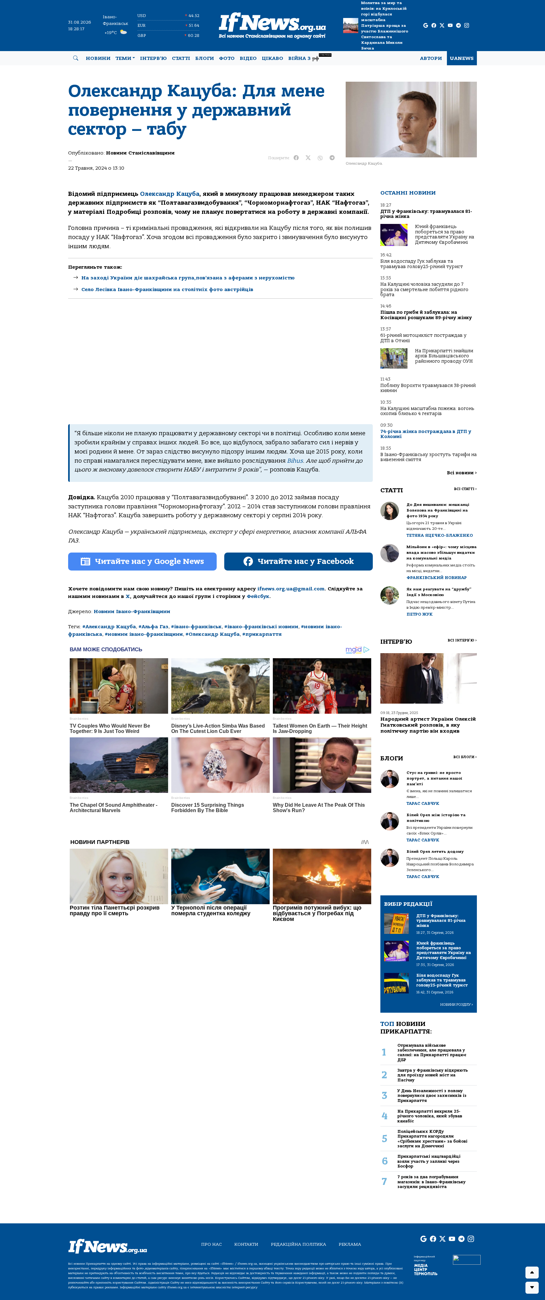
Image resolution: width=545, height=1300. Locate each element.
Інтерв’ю (153, 58)
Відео (248, 58)
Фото (227, 58)
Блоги (204, 58)
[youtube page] (450, 25)
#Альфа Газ (153, 627)
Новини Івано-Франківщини (132, 611)
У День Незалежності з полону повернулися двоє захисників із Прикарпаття (431, 1095)
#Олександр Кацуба (212, 634)
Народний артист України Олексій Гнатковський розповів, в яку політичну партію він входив (428, 725)
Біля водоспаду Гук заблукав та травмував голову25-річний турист (421, 264)
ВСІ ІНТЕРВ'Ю (462, 640)
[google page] (425, 25)
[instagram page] (466, 25)
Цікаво (272, 58)
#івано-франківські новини (261, 627)
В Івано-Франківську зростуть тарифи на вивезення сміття (428, 457)
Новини (98, 58)
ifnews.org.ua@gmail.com (291, 589)
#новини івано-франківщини (144, 634)
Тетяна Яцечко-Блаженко (440, 535)
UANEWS (462, 58)
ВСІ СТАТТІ (465, 489)
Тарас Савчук (423, 803)
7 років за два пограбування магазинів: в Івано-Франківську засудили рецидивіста (431, 1181)
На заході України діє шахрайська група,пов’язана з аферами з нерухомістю (188, 278)
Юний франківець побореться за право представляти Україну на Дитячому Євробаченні (444, 234)
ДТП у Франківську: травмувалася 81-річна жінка (426, 214)
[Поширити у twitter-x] (308, 158)
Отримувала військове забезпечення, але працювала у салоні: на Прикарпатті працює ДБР (431, 1052)
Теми (123, 58)
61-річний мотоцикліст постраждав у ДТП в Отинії (423, 338)
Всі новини (462, 473)
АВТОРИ (431, 58)
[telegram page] (458, 25)
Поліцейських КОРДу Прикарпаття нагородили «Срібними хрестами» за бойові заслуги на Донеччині (432, 1138)
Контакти (246, 1244)
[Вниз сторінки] (532, 1288)
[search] (75, 58)
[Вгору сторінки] (532, 1273)
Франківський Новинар (437, 577)
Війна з (309, 57)
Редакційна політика (298, 1244)
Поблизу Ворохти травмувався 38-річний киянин (428, 388)
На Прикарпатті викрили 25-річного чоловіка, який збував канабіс (429, 1116)
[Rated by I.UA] (467, 1259)
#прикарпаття (262, 634)
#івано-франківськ (196, 627)
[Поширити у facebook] (296, 158)
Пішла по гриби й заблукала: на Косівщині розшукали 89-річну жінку (426, 315)
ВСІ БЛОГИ (465, 757)
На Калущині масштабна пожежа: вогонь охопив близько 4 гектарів (427, 411)
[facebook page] (433, 25)
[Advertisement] (220, 361)
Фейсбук (258, 596)
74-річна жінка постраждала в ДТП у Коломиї (425, 434)
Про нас (211, 1244)
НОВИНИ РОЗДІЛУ (456, 1005)
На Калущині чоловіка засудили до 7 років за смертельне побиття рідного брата (424, 289)
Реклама (350, 1244)
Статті (181, 58)
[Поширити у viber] (320, 158)
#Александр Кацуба (109, 627)
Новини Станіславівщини (140, 153)
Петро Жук (420, 614)
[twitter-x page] (442, 25)
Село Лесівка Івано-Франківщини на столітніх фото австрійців (167, 289)
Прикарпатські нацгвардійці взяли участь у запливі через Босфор (428, 1161)
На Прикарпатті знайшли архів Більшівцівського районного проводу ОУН (444, 356)
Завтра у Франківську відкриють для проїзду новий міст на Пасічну (432, 1075)
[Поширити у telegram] (332, 158)
